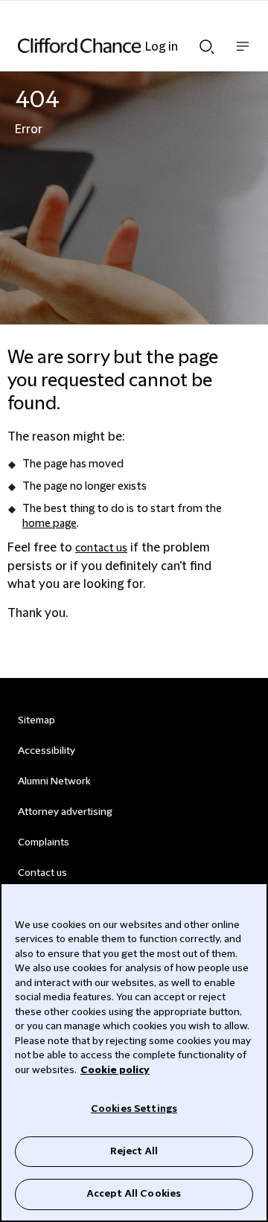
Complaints (43, 842)
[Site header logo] (111, 45)
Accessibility (46, 751)
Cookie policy (115, 1070)
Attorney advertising (65, 812)
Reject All (134, 1151)
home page (49, 524)
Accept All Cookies (134, 1194)
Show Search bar (207, 42)
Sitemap (36, 720)
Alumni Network (54, 781)
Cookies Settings (134, 1109)
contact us (101, 548)
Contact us (42, 873)
